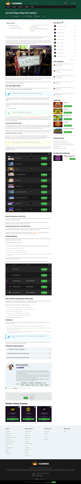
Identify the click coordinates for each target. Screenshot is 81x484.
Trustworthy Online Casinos (10, 437)
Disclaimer (46, 433)
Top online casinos (9, 443)
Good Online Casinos (57, 146)
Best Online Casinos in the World (59, 148)
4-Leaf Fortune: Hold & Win (69, 128)
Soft (26, 445)
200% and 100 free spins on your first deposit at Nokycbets (69, 156)
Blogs (65, 431)
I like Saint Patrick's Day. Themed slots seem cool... (62, 64)
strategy (19, 99)
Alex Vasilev (15, 388)
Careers (46, 437)
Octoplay (65, 129)
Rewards (7, 449)
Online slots (7, 439)
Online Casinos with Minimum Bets (60, 141)
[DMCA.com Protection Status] (39, 476)
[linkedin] (16, 367)
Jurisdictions (27, 447)
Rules (6, 445)
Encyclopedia (8, 453)
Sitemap (26, 453)
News (32, 6)
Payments (27, 433)
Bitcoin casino (28, 435)
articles (15, 222)
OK (53, 482)
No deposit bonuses (9, 447)
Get (72, 158)
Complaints (27, 441)
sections (12, 137)
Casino (8, 6)
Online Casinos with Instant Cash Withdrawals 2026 (63, 144)
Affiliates (46, 439)
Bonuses (20, 6)
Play (44, 158)
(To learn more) (48, 482)
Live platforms (28, 455)
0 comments (38, 16)
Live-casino (27, 439)
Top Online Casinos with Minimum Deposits (62, 142)
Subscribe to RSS (40, 479)
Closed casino (8, 435)
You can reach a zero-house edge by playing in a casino (32, 116)
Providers (7, 451)
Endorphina (65, 103)
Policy (45, 435)
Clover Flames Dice (67, 115)
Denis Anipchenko (16, 16)
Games (14, 6)
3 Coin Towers (66, 102)
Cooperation (46, 431)
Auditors (26, 451)
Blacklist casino (8, 433)
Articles (27, 6)
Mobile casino (27, 437)
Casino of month (28, 431)
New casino (7, 431)
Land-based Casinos (29, 443)
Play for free (68, 106)
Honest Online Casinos (10, 441)
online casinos (35, 232)
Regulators (27, 449)
